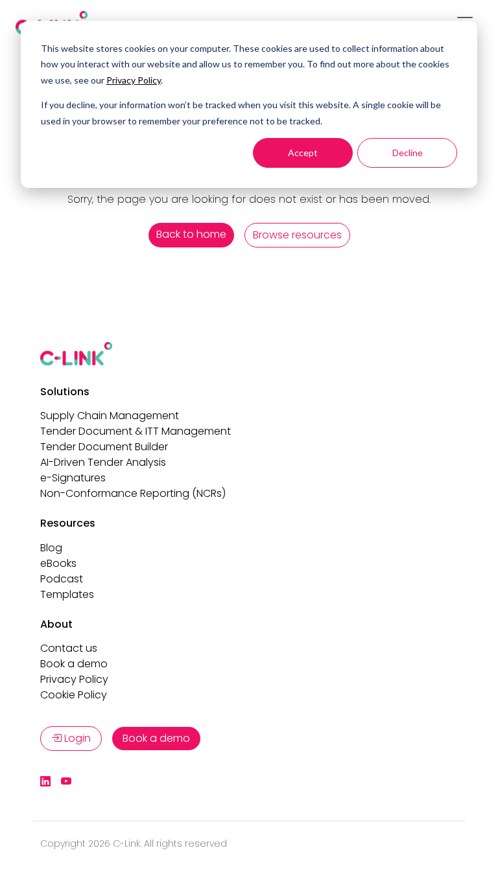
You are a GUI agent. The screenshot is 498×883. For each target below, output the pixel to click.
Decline (407, 152)
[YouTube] (66, 782)
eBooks (58, 563)
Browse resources (297, 234)
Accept (303, 152)
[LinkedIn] (45, 782)
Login (76, 738)
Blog (51, 547)
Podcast (61, 578)
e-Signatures (73, 477)
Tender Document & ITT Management (135, 431)
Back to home (191, 234)
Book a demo (74, 663)
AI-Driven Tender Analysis (103, 462)
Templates (67, 594)
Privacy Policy (133, 80)
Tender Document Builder (104, 446)
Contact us (68, 648)
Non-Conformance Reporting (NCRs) (133, 493)
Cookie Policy (73, 694)
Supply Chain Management (109, 415)
